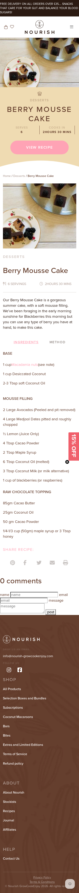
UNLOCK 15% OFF (39, 466)
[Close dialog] (72, 419)
